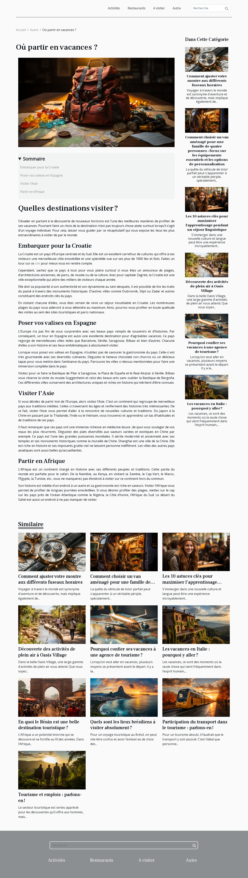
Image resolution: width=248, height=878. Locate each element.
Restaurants (137, 8)
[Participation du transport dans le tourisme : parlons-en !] (196, 697)
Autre (177, 8)
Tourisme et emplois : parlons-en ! (49, 797)
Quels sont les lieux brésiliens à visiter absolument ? (122, 725)
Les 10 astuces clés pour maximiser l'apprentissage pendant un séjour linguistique (207, 223)
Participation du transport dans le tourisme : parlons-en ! (194, 725)
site (37, 263)
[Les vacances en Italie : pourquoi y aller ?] (206, 387)
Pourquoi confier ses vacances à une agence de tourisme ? (207, 347)
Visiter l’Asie (29, 183)
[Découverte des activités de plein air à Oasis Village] (206, 265)
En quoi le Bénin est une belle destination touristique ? (48, 725)
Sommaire (34, 158)
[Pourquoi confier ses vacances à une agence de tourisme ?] (206, 326)
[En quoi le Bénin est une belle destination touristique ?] (52, 697)
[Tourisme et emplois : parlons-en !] (52, 770)
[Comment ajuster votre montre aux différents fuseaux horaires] (206, 59)
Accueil (21, 30)
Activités (114, 8)
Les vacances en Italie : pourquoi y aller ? (207, 406)
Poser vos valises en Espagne (41, 175)
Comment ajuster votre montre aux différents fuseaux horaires (207, 80)
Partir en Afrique (32, 192)
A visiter (159, 8)
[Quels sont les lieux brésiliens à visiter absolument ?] (124, 697)
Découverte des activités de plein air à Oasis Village (207, 286)
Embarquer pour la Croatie (39, 167)
